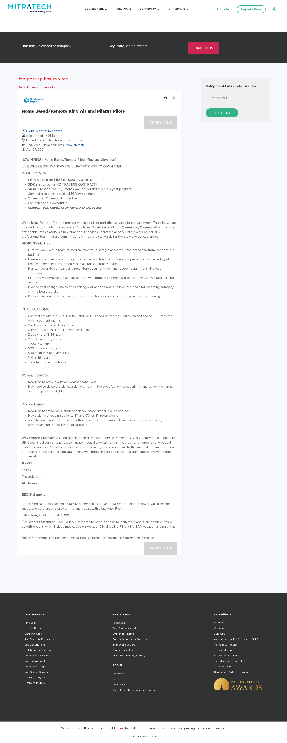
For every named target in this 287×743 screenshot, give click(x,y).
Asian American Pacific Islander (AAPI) (237, 639)
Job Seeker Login (35, 666)
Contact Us (118, 684)
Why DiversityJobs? (124, 628)
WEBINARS (123, 9)
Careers (117, 679)
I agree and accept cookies (143, 736)
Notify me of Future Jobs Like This (231, 86)
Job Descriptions (35, 644)
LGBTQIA (219, 633)
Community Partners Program (231, 672)
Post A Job (118, 623)
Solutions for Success (38, 650)
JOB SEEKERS (94, 9)
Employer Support (123, 644)
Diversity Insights (35, 677)
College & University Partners (129, 639)
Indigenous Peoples (226, 644)
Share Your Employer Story (128, 655)
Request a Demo (251, 9)
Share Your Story (35, 683)
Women (218, 623)
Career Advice (33, 633)
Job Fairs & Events (35, 661)
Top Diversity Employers (39, 639)
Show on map (74, 144)
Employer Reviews (123, 633)
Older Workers (223, 666)
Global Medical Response (44, 131)
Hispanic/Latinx (223, 650)
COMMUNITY (148, 9)
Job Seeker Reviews (37, 655)
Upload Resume (34, 628)
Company (118, 673)
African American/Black (228, 655)
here (120, 728)
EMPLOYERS (177, 9)
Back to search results (36, 87)
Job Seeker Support (37, 672)
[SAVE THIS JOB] (174, 98)
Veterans (219, 628)
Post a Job (223, 9)
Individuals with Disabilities (229, 661)
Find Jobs (31, 623)
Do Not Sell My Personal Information (134, 690)
